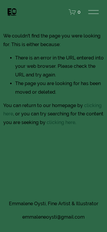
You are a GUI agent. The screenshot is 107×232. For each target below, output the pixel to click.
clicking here (61, 122)
